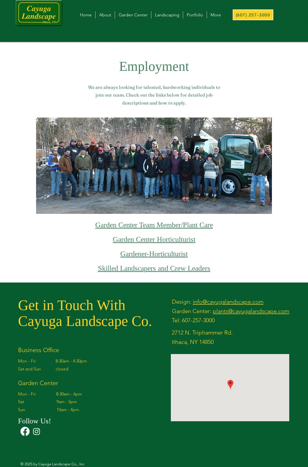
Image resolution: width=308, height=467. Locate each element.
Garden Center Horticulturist (154, 239)
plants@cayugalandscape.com (251, 311)
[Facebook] (25, 431)
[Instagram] (36, 431)
